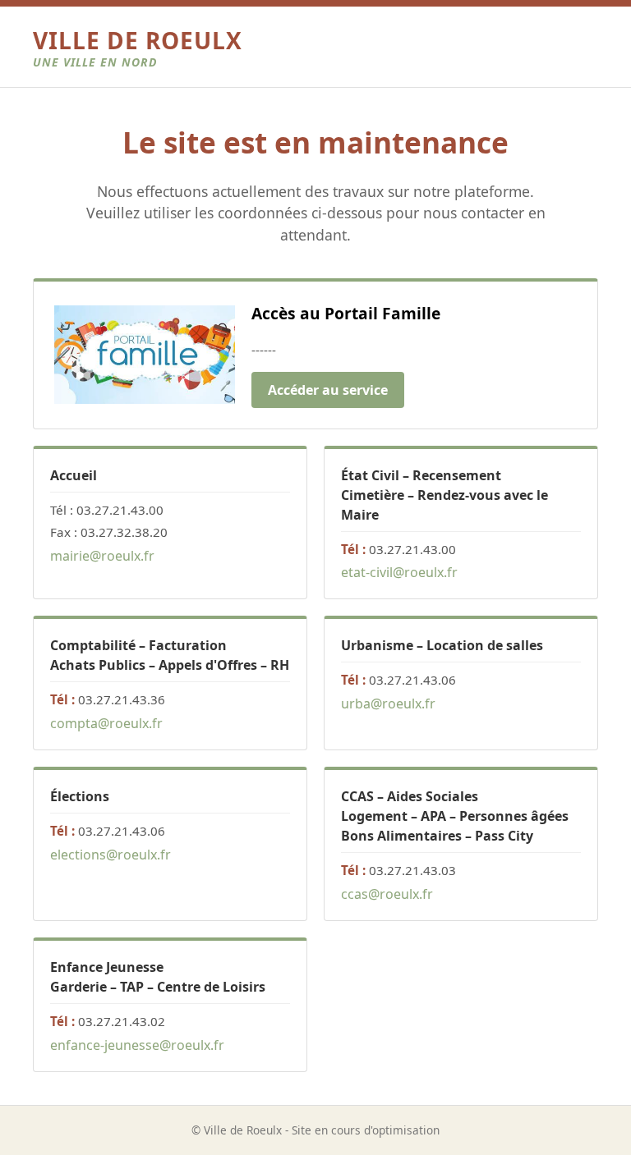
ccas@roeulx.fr (387, 894)
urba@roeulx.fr (388, 703)
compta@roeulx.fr (106, 723)
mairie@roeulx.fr (102, 556)
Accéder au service (328, 390)
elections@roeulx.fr (110, 855)
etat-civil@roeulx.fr (399, 572)
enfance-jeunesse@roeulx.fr (137, 1045)
